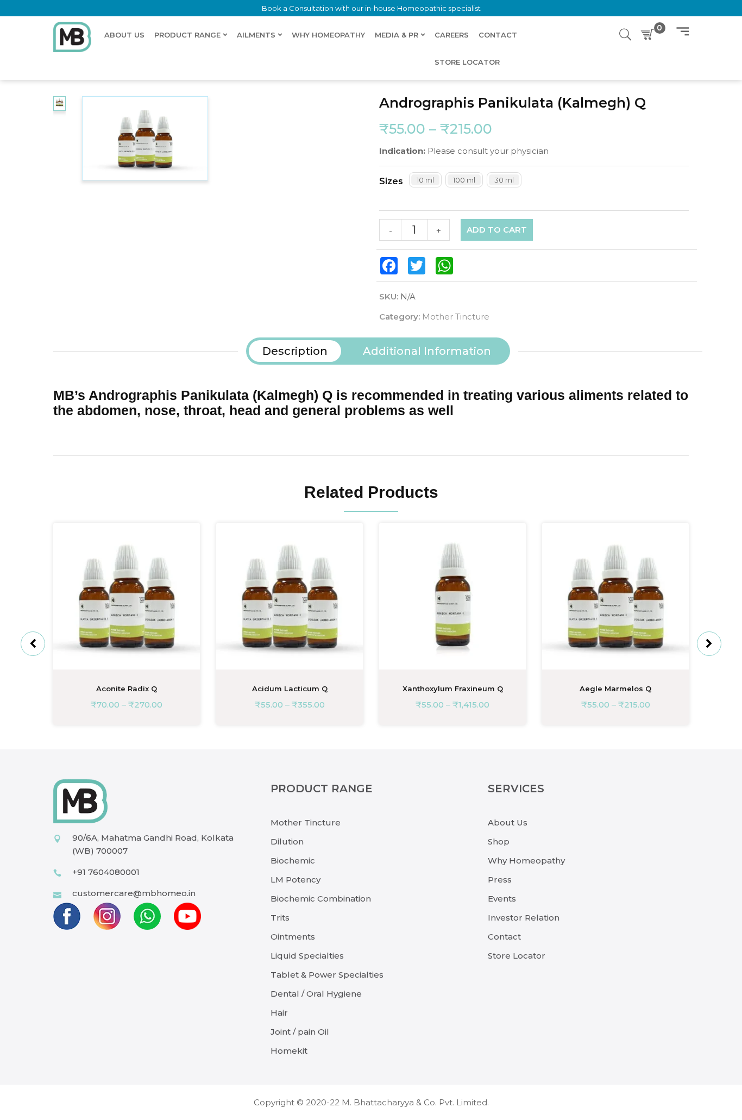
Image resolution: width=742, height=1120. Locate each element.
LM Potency (295, 879)
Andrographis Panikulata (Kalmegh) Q (210, 395)
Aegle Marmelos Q (615, 688)
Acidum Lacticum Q (290, 688)
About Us (507, 822)
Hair (279, 1013)
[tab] (295, 351)
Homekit (289, 1051)
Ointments (293, 936)
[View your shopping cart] (649, 35)
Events (502, 898)
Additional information (427, 351)
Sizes (391, 181)
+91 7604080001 (106, 872)
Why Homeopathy (526, 860)
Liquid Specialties (307, 955)
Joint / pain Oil (300, 1032)
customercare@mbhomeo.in (134, 893)
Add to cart (497, 229)
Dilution (287, 841)
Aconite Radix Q (126, 688)
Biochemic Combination (321, 898)
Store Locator (516, 955)
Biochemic (293, 860)
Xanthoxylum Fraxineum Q (453, 688)
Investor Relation (523, 917)
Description (295, 351)
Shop (499, 841)
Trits (280, 917)
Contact (504, 936)
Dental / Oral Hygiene (316, 993)
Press (500, 879)
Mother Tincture (455, 316)
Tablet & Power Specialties (327, 974)
